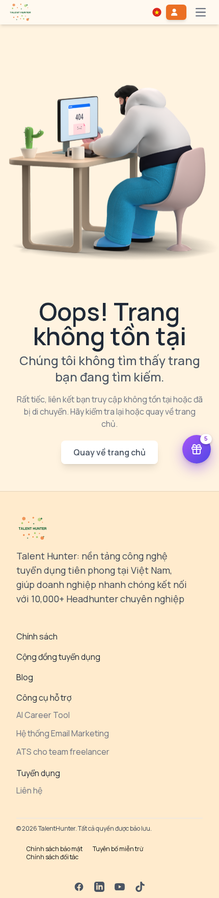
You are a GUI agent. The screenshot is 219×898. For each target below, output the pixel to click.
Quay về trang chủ (109, 452)
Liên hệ (29, 790)
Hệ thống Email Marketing (62, 733)
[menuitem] (20, 12)
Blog (24, 677)
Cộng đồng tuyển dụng (58, 656)
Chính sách (37, 636)
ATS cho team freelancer (63, 751)
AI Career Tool (43, 715)
